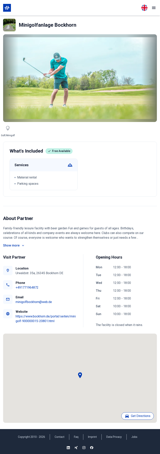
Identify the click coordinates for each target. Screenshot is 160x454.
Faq (76, 436)
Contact (59, 436)
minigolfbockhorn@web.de (34, 302)
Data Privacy (114, 436)
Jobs (134, 436)
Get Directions (140, 416)
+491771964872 (27, 287)
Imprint (92, 436)
